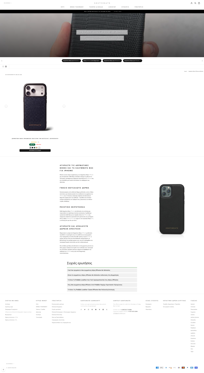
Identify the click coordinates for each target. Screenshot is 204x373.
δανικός (193, 325)
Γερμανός (193, 312)
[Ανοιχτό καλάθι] (199, 3)
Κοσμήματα (148, 304)
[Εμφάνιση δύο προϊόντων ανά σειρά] (3, 66)
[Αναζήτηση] (195, 3)
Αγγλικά (193, 304)
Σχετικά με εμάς (9, 306)
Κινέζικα (193, 341)
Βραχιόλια (148, 306)
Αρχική (185, 71)
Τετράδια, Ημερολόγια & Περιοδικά (171, 304)
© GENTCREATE (11, 367)
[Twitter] (84, 309)
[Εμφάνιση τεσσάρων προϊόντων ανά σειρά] (6, 66)
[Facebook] (81, 309)
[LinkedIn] (103, 309)
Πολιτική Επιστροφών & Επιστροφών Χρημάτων (64, 312)
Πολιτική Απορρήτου (57, 306)
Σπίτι (37, 304)
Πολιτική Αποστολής (57, 314)
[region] (35, 106)
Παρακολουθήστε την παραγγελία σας (61, 322)
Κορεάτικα (193, 338)
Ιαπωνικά (193, 343)
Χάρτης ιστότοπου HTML (11, 317)
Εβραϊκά (193, 346)
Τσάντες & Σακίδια (40, 309)
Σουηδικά (193, 322)
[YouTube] (95, 309)
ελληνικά (193, 335)
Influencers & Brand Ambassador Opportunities (18, 312)
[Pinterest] (92, 309)
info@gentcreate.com (119, 313)
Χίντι (192, 349)
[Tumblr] (106, 309)
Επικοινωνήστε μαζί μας (58, 304)
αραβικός (193, 333)
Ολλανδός (193, 320)
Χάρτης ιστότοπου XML (11, 320)
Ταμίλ (192, 351)
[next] (64, 106)
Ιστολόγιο (7, 304)
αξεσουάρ (38, 312)
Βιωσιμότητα (8, 314)
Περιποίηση (148, 309)
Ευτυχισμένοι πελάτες (168, 306)
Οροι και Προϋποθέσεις (58, 317)
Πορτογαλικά (194, 309)
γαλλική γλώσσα (195, 317)
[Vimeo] (99, 309)
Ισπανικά (193, 306)
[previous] (6, 106)
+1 (39, 147)
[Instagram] (88, 309)
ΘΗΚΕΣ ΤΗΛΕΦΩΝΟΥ (41, 306)
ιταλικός (193, 314)
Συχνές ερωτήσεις (56, 309)
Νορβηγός (193, 328)
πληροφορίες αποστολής (58, 320)
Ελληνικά (7, 3)
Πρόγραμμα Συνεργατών (11, 309)
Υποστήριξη (39, 317)
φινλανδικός (194, 330)
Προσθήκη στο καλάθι (35, 150)
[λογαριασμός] (192, 3)
